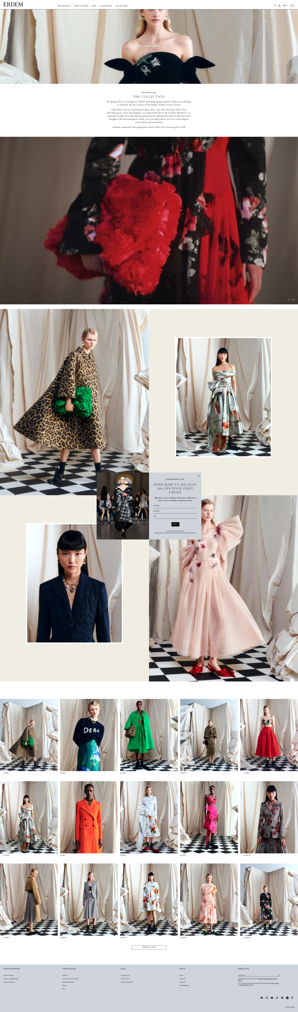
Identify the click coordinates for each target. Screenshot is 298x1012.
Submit (175, 524)
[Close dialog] (199, 476)
